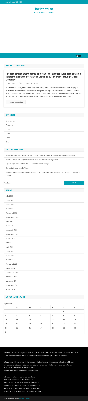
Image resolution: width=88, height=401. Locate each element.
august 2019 (10, 289)
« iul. (5, 337)
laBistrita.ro (35, 383)
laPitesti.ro (44, 9)
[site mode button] (78, 56)
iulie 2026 (9, 196)
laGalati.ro (62, 362)
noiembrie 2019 (11, 277)
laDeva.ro (36, 365)
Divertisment (10, 121)
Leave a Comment (32, 83)
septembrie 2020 (12, 234)
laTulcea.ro (31, 391)
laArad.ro (7, 383)
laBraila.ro (17, 385)
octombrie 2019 (12, 281)
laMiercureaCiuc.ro (65, 365)
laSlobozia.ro (24, 388)
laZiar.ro (55, 353)
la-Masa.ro (40, 353)
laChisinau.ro (31, 356)
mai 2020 (9, 251)
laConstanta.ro (42, 362)
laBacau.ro (15, 383)
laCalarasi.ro (27, 365)
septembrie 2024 (12, 217)
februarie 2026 (11, 213)
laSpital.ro (23, 353)
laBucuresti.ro (19, 362)
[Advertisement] (44, 36)
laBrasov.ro (8, 377)
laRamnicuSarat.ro (28, 368)
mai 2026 (9, 200)
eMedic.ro (7, 353)
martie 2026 (10, 209)
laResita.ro (25, 385)
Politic (8, 134)
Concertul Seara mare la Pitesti (17, 168)
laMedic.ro (15, 353)
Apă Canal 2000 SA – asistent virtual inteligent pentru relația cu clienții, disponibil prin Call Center (40, 155)
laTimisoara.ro (9, 365)
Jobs (8, 129)
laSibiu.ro (7, 388)
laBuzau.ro (19, 365)
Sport (8, 142)
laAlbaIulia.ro (16, 380)
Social (8, 138)
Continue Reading (16, 102)
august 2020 (10, 238)
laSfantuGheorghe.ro (27, 377)
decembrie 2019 (12, 272)
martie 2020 (10, 260)
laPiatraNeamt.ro (42, 356)
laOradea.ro (8, 368)
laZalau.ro (39, 391)
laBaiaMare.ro (25, 383)
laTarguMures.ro (20, 391)
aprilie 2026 (10, 205)
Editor (21, 83)
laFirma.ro (61, 353)
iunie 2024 (10, 221)
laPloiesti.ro (71, 362)
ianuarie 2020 (11, 268)
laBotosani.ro (8, 385)
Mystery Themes (24, 398)
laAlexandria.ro (27, 380)
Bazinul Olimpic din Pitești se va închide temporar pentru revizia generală (32, 160)
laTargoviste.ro (34, 388)
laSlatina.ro (15, 388)
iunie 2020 (10, 247)
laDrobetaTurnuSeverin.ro (28, 371)
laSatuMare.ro (35, 385)
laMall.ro (48, 353)
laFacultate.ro (71, 353)
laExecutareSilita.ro (19, 356)
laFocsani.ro (44, 365)
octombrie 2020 (12, 230)
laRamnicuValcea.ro (11, 371)
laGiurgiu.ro (54, 365)
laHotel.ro (31, 353)
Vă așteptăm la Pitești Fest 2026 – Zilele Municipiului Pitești (27, 164)
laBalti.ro (64, 356)
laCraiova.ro (53, 362)
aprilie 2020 (10, 255)
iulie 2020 (9, 243)
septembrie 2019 (12, 285)
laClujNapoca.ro (30, 362)
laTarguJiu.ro (9, 391)
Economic (9, 125)
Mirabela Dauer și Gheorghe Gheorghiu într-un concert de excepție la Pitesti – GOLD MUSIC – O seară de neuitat (43, 173)
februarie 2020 (11, 264)
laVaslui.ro (8, 380)
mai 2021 (9, 226)
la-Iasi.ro (16, 377)
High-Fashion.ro (54, 356)
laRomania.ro (8, 362)
